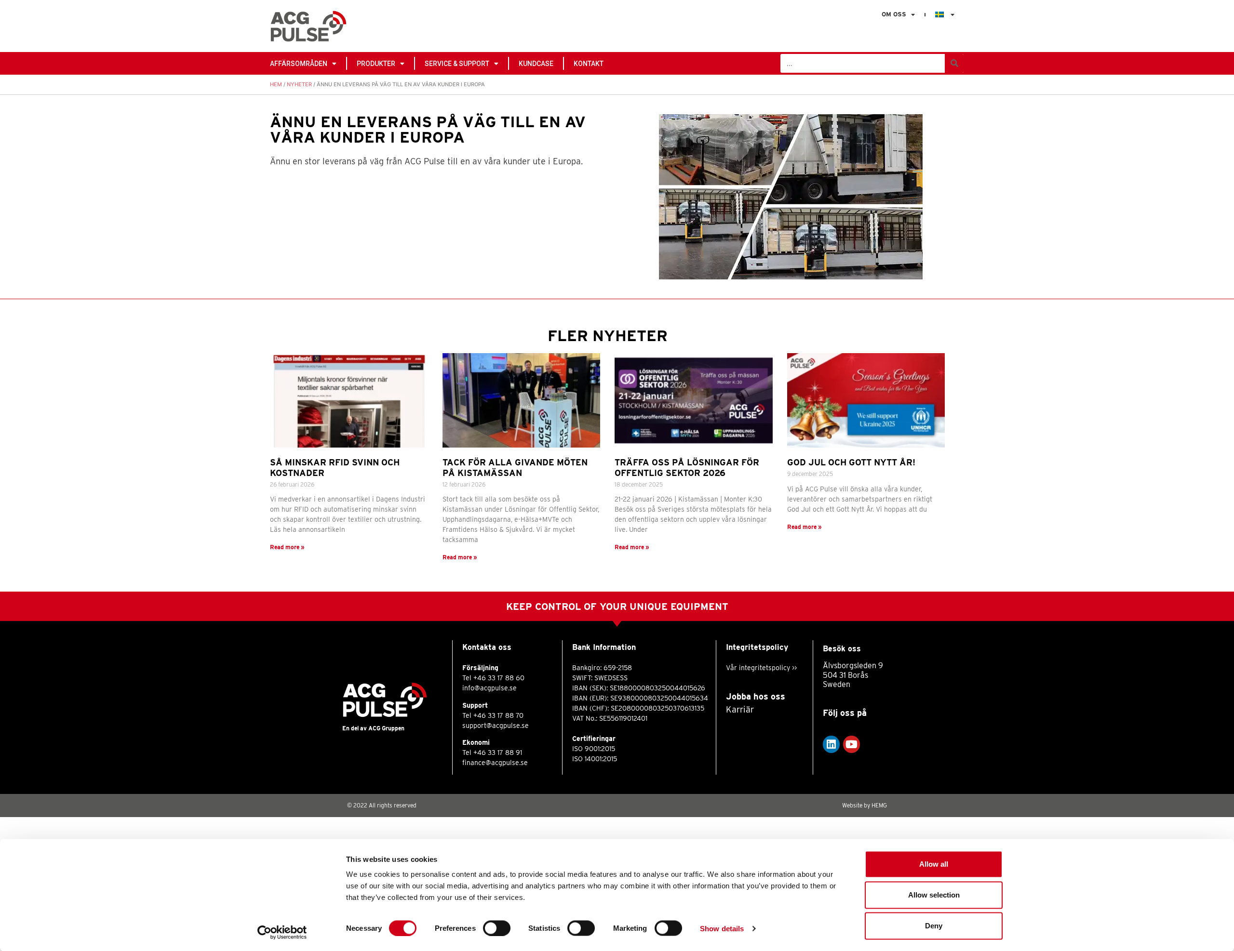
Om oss (894, 14)
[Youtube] (851, 744)
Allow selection (934, 895)
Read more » (287, 547)
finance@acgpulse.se (495, 762)
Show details (722, 928)
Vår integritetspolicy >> (761, 668)
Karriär (740, 709)
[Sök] (954, 63)
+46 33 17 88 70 (498, 715)
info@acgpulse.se (489, 688)
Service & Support (457, 63)
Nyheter (299, 84)
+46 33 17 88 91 (497, 752)
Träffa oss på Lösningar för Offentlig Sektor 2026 (687, 467)
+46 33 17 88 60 (498, 678)
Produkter (376, 63)
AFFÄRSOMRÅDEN (298, 63)
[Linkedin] (831, 744)
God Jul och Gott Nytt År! (851, 462)
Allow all (933, 864)
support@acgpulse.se (495, 725)
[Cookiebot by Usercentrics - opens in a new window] (282, 932)
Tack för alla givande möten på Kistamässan (515, 467)
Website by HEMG (864, 805)
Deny (933, 926)
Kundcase (536, 63)
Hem (276, 84)
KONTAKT (589, 63)
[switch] (496, 928)
